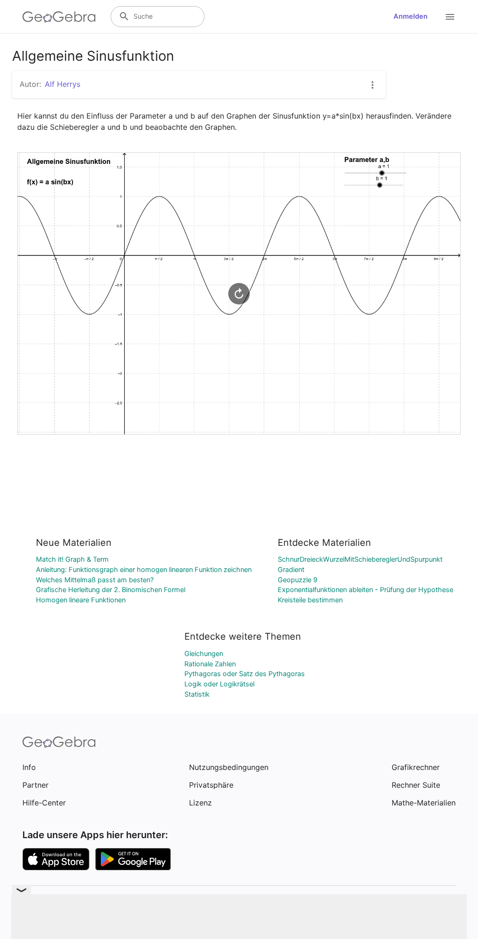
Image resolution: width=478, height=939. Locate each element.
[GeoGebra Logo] (59, 16)
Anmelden (411, 16)
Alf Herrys (62, 84)
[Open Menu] (450, 16)
